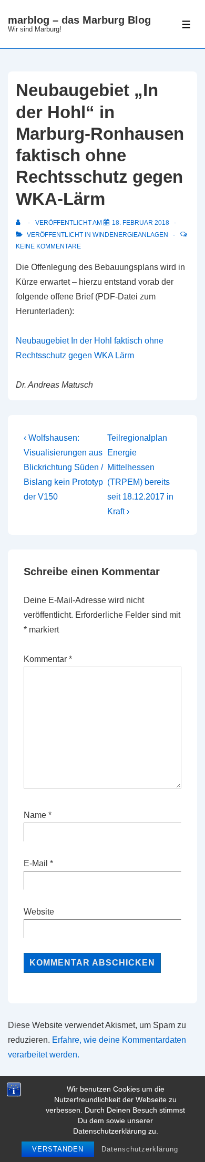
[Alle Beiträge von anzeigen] (20, 222)
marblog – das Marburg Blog (79, 20)
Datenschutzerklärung (139, 1149)
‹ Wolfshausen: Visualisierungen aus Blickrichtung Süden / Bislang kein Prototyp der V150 (63, 467)
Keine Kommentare (48, 246)
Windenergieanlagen (130, 234)
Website (39, 911)
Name (35, 815)
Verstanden (58, 1149)
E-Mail (36, 863)
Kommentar (48, 659)
